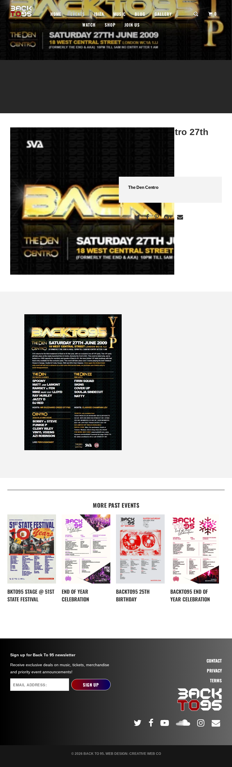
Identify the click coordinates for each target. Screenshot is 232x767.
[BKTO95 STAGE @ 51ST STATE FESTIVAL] (31, 548)
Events (77, 14)
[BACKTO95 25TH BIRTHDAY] (140, 548)
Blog (140, 14)
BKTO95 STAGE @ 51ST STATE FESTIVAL (30, 595)
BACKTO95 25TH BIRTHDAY (133, 595)
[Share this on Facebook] (146, 217)
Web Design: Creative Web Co (133, 754)
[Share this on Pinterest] (156, 217)
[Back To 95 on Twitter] (138, 723)
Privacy (214, 670)
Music (119, 14)
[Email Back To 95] (217, 723)
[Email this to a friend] (179, 217)
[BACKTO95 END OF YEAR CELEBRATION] (194, 548)
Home (55, 14)
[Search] (196, 13)
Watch (89, 25)
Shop (110, 25)
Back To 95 (93, 754)
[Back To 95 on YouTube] (165, 723)
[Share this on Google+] (167, 217)
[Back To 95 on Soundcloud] (184, 721)
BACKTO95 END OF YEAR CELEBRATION (190, 595)
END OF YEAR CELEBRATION (75, 595)
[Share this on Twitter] (136, 217)
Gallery (163, 14)
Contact (214, 661)
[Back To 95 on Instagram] (201, 723)
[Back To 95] (21, 11)
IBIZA (99, 14)
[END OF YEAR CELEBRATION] (86, 548)
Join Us (132, 25)
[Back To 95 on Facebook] (152, 723)
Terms (216, 680)
